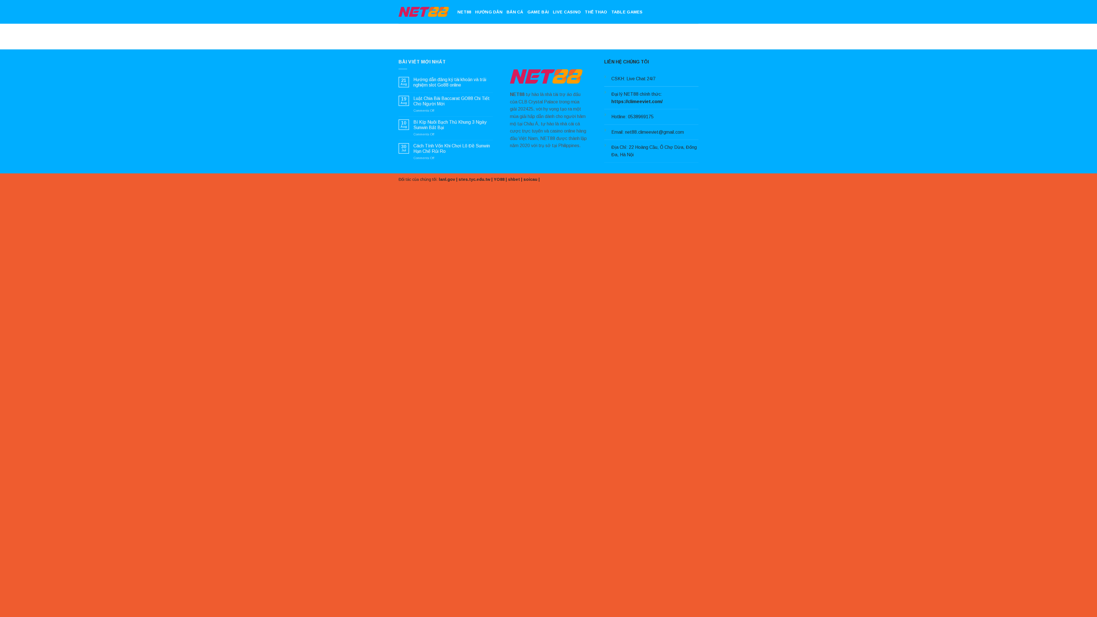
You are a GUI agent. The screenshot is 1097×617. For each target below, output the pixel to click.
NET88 (464, 12)
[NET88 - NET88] (424, 12)
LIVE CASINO (567, 12)
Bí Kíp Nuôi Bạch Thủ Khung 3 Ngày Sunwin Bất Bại (450, 125)
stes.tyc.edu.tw (474, 179)
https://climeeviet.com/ (636, 101)
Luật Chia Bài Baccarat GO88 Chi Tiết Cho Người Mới (451, 101)
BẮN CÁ (515, 12)
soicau (530, 179)
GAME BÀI (538, 12)
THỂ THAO (596, 12)
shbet (514, 179)
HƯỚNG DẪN (489, 12)
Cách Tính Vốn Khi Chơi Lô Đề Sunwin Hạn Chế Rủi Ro (451, 148)
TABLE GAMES (627, 12)
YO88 (499, 179)
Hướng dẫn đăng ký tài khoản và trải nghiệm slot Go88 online (449, 82)
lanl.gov (447, 179)
